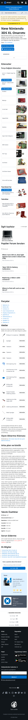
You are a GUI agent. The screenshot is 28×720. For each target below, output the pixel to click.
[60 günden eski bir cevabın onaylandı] (14, 590)
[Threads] (25, 693)
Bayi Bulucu (18, 644)
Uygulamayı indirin (21, 652)
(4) (8, 311)
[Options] (2, 13)
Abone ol (14, 677)
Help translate (12, 687)
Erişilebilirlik (4, 654)
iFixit (14, 598)
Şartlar (3, 659)
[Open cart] (22, 2)
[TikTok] (3, 693)
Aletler (4, 325)
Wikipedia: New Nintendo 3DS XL (10, 553)
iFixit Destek (4, 639)
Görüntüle (22, 335)
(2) (6, 314)
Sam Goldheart (8, 42)
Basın (16, 634)
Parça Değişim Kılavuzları (11, 68)
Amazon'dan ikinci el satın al (9, 550)
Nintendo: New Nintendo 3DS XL (10, 555)
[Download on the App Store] (21, 655)
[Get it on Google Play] (21, 660)
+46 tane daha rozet (17, 592)
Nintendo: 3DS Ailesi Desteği (9, 552)
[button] (18, 2)
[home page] (7, 3)
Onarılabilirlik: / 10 (14, 23)
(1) (6, 305)
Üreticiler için (18, 647)
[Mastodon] (19, 693)
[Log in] (25, 2)
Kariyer (3, 642)
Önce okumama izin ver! (9, 680)
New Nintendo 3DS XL (10, 13)
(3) (5, 318)
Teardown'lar (6, 187)
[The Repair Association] (14, 696)
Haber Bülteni (4, 644)
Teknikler (4, 199)
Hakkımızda (4, 634)
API (2, 647)
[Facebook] (6, 693)
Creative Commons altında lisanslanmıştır (14, 714)
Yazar (5, 575)
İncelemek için (16, 20)
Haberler (17, 637)
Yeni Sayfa (24, 226)
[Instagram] (13, 693)
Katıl (16, 639)
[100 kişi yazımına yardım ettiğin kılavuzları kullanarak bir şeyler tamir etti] (17, 590)
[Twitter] (9, 693)
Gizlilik (3, 657)
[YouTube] (16, 693)
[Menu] (2, 2)
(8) (5, 307)
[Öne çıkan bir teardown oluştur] (20, 590)
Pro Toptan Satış (19, 642)
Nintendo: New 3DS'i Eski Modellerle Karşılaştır (14, 557)
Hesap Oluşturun (14, 9)
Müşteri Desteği (5, 637)
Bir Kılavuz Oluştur (8, 46)
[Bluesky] (22, 693)
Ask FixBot (12, 568)
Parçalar (5, 301)
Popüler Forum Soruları (13, 243)
